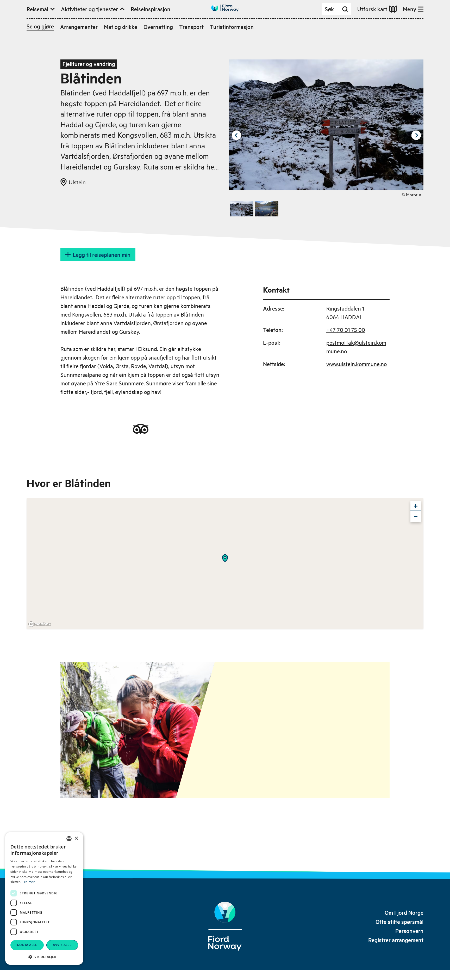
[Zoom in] (415, 506)
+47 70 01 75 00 (345, 329)
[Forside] (225, 926)
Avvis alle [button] (62, 945)
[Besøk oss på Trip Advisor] (140, 429)
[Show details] (225, 558)
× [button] (76, 838)
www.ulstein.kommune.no (356, 363)
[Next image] (416, 135)
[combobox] (69, 838)
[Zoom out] (415, 516)
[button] (44, 957)
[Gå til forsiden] (225, 8)
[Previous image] (236, 135)
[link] (404, 912)
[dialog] (44, 898)
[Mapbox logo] (39, 624)
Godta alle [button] (27, 945)
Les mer (28, 882)
